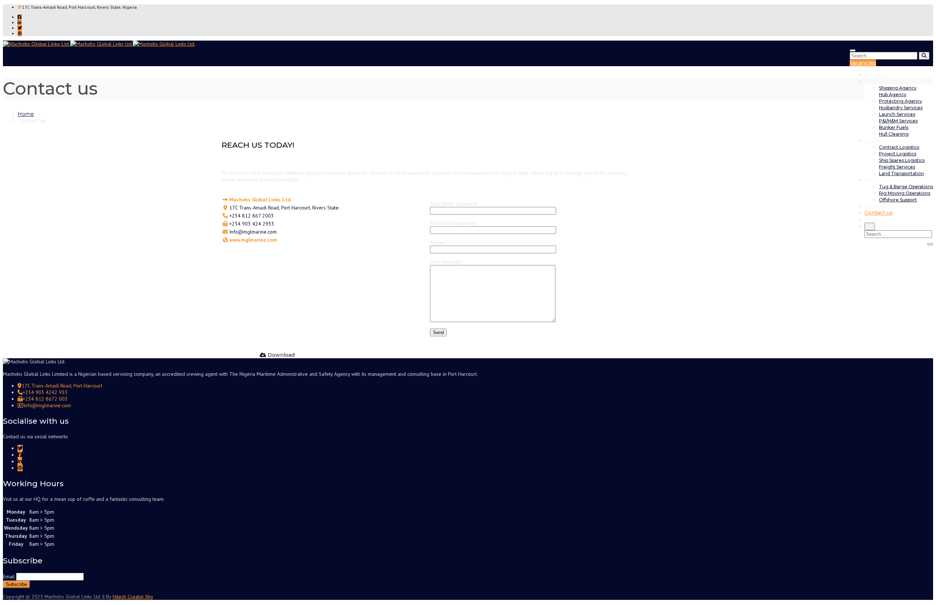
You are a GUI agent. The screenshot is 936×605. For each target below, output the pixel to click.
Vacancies (863, 63)
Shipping (876, 81)
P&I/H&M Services (898, 121)
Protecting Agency (900, 101)
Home (26, 114)
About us (876, 74)
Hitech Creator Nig (133, 596)
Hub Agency (892, 94)
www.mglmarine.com (253, 240)
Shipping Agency (898, 88)
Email (9, 576)
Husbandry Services (900, 107)
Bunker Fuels (893, 127)
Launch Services (897, 114)
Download (280, 355)
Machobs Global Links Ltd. (260, 199)
